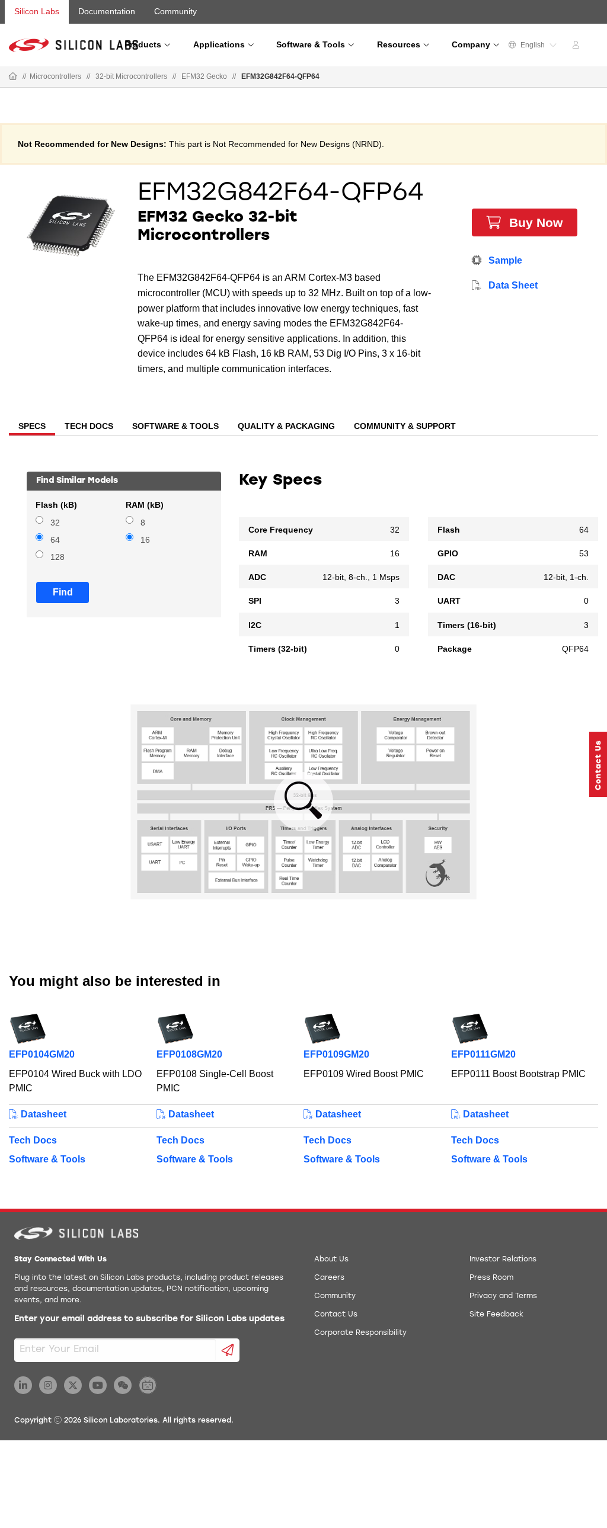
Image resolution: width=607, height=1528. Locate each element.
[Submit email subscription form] (227, 1350)
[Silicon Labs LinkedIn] (23, 1385)
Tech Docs (33, 1140)
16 (145, 540)
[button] (598, 764)
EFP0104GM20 (42, 1054)
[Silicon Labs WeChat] (123, 1385)
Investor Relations (502, 1259)
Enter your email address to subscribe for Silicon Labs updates (149, 1319)
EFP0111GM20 (483, 1054)
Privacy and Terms (503, 1296)
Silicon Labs (36, 11)
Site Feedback (496, 1314)
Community (175, 11)
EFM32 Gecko (204, 76)
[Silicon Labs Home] (13, 77)
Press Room (491, 1278)
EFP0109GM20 (336, 1054)
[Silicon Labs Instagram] (48, 1385)
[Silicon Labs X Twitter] (73, 1385)
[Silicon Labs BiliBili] (147, 1385)
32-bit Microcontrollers (131, 76)
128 (57, 557)
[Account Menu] (577, 46)
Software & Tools (47, 1159)
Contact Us (335, 1314)
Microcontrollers (55, 76)
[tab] (32, 427)
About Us (331, 1259)
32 (55, 522)
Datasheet (42, 1114)
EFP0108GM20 (189, 1054)
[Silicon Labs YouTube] (98, 1385)
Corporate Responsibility (360, 1333)
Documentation (106, 11)
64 (55, 540)
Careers (329, 1278)
